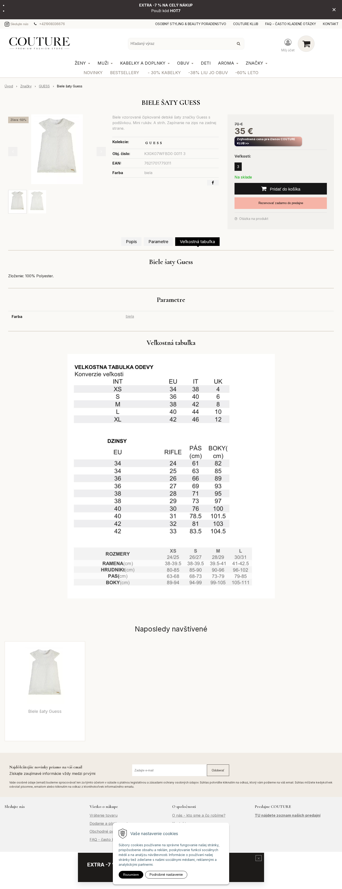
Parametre (158, 241)
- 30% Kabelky (164, 72)
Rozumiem (131, 874)
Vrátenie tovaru (103, 815)
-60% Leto (246, 72)
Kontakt (331, 24)
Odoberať (218, 770)
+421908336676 (52, 24)
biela (130, 316)
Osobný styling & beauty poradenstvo (190, 24)
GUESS (44, 86)
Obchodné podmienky (109, 831)
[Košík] (306, 44)
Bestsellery (124, 72)
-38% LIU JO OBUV (208, 72)
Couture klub (245, 24)
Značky (26, 86)
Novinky (93, 72)
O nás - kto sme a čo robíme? (198, 815)
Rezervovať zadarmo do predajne (280, 203)
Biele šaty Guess (45, 711)
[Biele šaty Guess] (57, 149)
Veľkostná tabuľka (197, 241)
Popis (131, 241)
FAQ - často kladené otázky (290, 24)
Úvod (9, 86)
